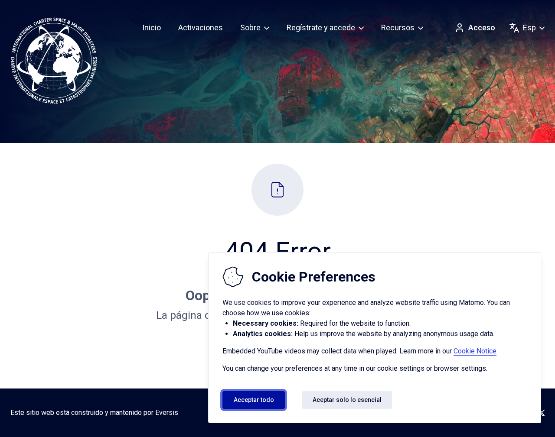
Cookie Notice (475, 351)
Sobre (250, 27)
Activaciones (200, 27)
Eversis (166, 412)
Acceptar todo (254, 399)
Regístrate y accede (321, 27)
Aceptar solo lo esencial (347, 399)
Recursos (398, 27)
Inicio (151, 27)
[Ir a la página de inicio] (53, 60)
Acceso (481, 27)
